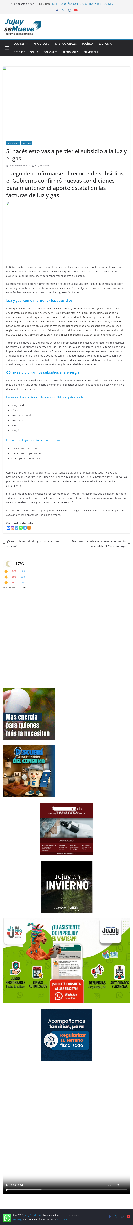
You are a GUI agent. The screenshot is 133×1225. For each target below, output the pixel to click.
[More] (29, 528)
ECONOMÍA (105, 43)
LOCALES (19, 43)
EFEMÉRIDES (91, 52)
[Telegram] (25, 528)
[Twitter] (16, 528)
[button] (26, 43)
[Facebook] (8, 528)
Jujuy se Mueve (42, 165)
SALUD (34, 52)
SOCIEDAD (27, 143)
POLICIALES (50, 52)
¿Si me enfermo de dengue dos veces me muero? (33, 543)
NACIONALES (41, 43)
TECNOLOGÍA (70, 52)
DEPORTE (19, 52)
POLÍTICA (87, 43)
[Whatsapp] (21, 528)
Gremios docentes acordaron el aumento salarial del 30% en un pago (99, 543)
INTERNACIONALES (66, 43)
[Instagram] (12, 528)
